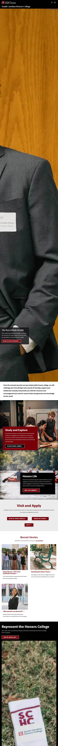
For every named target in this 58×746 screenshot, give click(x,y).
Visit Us (28, 525)
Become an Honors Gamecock (17, 518)
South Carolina (16, 6)
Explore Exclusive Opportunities (11, 341)
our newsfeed (39, 540)
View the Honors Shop (10, 637)
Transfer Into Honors (40, 518)
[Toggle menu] (54, 2)
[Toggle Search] (52, 2)
